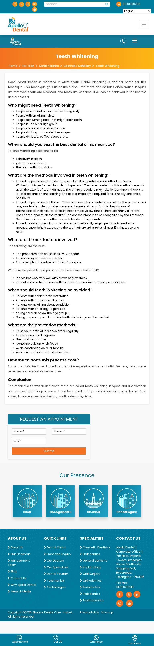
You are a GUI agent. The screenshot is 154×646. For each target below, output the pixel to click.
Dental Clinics (56, 547)
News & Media (20, 591)
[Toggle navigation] (144, 24)
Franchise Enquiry (58, 554)
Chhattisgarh (126, 512)
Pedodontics (91, 587)
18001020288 (125, 587)
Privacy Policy (89, 612)
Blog (13, 571)
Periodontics (91, 594)
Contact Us (18, 578)
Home (13, 66)
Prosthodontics (93, 600)
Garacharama (49, 66)
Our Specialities (57, 567)
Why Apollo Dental (23, 585)
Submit (49, 451)
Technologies (56, 587)
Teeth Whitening (107, 66)
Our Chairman (20, 554)
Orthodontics (91, 581)
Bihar (27, 512)
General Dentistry (94, 561)
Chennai (93, 512)
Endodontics (91, 554)
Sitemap (107, 612)
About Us (16, 547)
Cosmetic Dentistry (77, 66)
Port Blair (28, 66)
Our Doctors (55, 561)
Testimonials (55, 581)
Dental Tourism (57, 574)
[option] (27, 501)
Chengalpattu (60, 512)
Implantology (91, 567)
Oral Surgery (91, 574)
